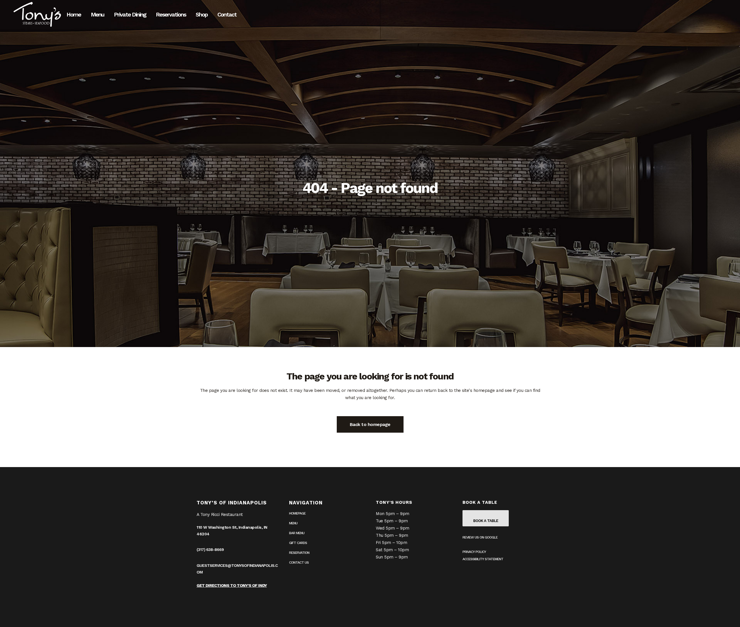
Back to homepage (370, 424)
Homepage (297, 513)
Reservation (299, 553)
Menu (293, 523)
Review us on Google (479, 537)
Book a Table (485, 521)
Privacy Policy (474, 552)
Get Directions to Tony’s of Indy (232, 585)
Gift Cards (298, 543)
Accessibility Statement (482, 559)
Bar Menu (296, 533)
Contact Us (299, 562)
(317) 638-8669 (210, 549)
